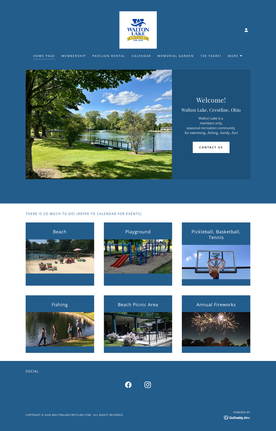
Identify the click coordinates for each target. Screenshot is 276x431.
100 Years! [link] (210, 56)
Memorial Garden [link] (176, 56)
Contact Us (211, 147)
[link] (138, 29)
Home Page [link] (44, 56)
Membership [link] (74, 56)
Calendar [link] (141, 56)
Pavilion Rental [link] (108, 56)
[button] (246, 30)
